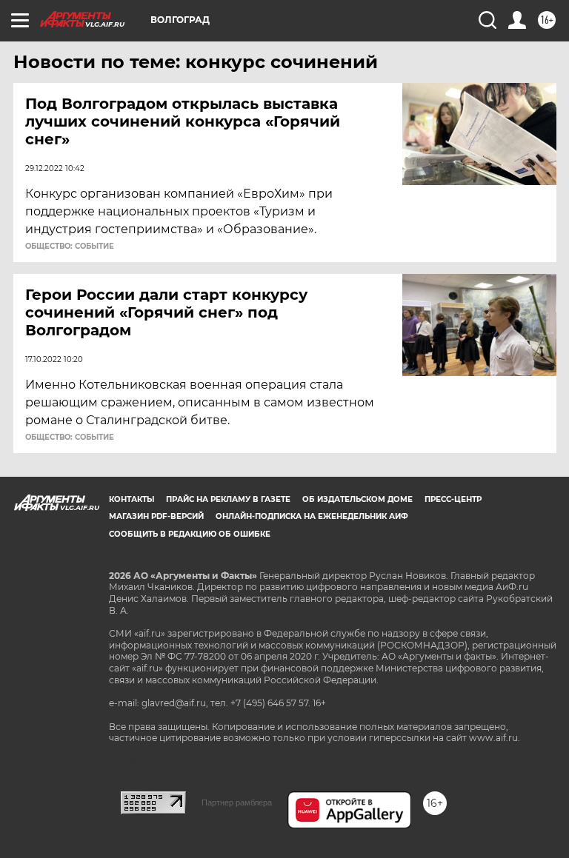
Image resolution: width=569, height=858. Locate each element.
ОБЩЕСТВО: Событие (69, 246)
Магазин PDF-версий (156, 516)
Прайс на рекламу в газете (228, 499)
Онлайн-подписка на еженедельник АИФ (312, 516)
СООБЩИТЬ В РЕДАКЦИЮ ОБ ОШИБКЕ (189, 534)
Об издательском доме (357, 499)
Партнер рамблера (237, 802)
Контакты (131, 499)
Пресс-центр (453, 499)
